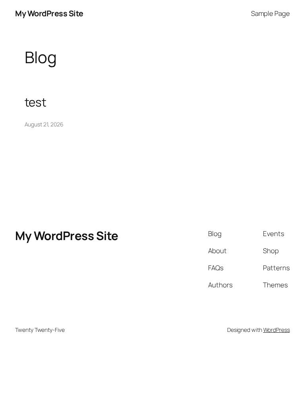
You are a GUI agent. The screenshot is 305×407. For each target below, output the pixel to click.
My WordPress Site (49, 13)
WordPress (276, 329)
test (36, 102)
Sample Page (270, 13)
